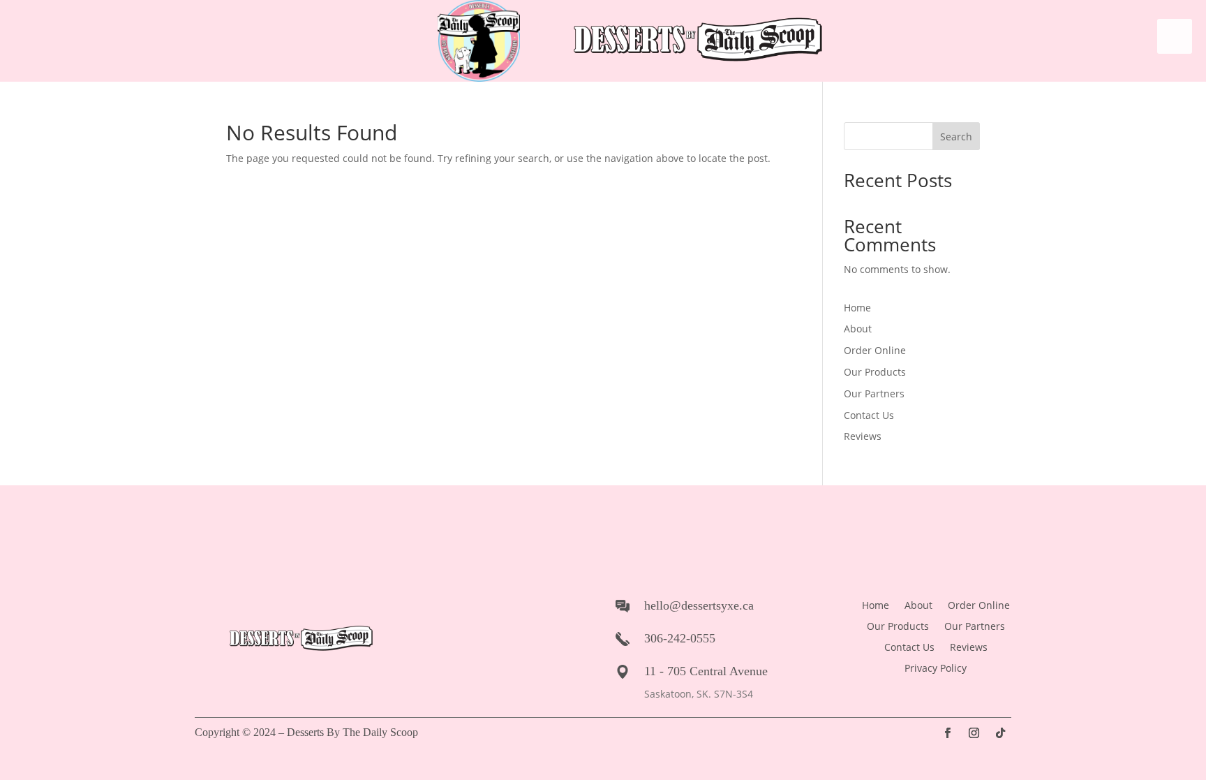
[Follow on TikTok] (1000, 733)
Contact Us (869, 415)
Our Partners (874, 393)
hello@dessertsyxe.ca (699, 605)
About (858, 328)
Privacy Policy (935, 667)
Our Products (875, 371)
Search (956, 136)
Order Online (875, 350)
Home (857, 307)
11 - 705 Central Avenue (706, 671)
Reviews (862, 436)
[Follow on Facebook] (947, 733)
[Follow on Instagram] (974, 733)
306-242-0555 (679, 638)
